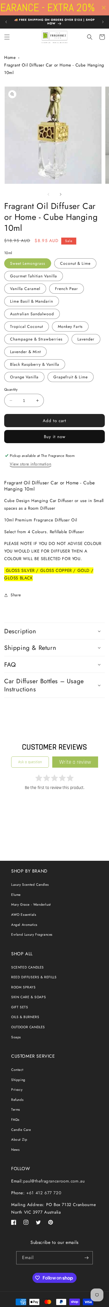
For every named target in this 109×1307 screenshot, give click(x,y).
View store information (30, 464)
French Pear (66, 288)
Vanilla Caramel (25, 288)
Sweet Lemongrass (27, 263)
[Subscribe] (86, 1257)
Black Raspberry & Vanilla (34, 364)
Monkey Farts (70, 326)
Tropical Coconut (26, 326)
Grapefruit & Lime (70, 377)
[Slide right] (60, 194)
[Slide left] (48, 194)
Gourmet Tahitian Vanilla (33, 276)
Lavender (85, 339)
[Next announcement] (103, 22)
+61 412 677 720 (43, 1193)
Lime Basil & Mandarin (31, 301)
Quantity (11, 389)
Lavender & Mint (25, 352)
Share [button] (16, 595)
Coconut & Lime (75, 263)
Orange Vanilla (24, 377)
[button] (7, 37)
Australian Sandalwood (32, 314)
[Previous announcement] (6, 22)
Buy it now (54, 437)
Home (10, 57)
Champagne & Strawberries (36, 339)
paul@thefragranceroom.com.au (54, 1181)
